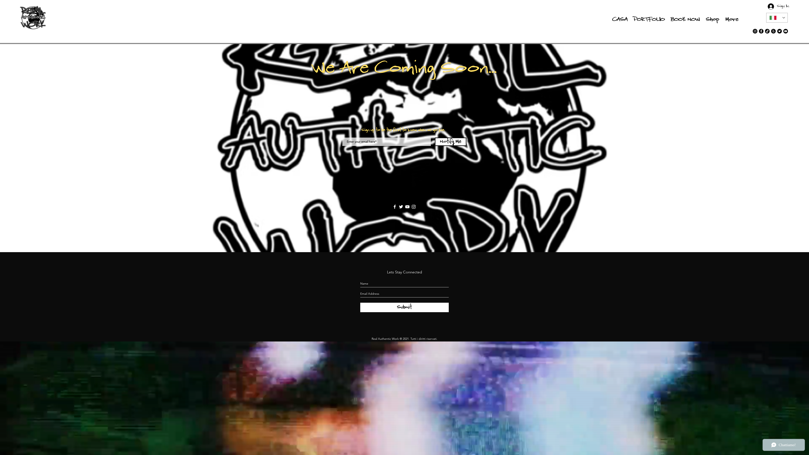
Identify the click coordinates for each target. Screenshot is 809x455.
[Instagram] (413, 206)
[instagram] (755, 31)
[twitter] (779, 31)
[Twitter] (401, 206)
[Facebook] (394, 206)
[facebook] (761, 31)
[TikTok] (767, 31)
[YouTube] (785, 31)
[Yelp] (773, 31)
